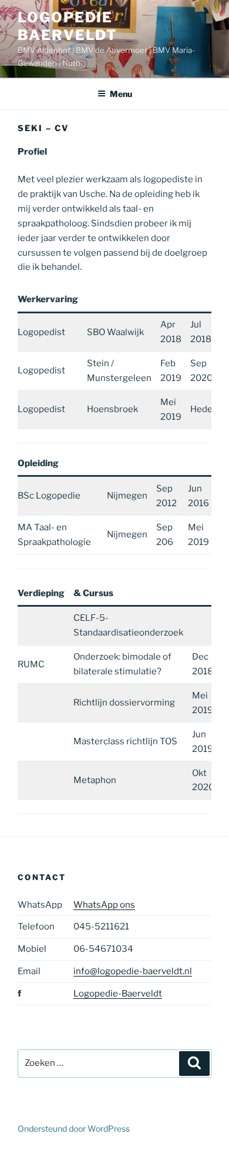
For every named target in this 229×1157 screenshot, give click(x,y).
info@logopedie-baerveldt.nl (132, 971)
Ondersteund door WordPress (74, 1128)
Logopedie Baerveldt (67, 26)
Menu (121, 94)
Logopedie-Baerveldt (117, 993)
